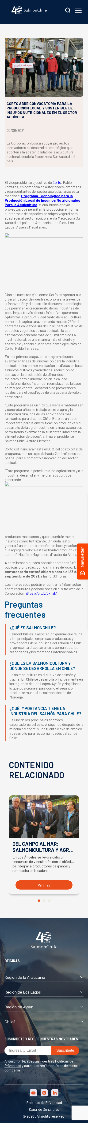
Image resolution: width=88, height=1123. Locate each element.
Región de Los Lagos (22, 992)
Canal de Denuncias (44, 1109)
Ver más (44, 885)
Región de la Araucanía (24, 977)
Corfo (57, 182)
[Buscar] (68, 11)
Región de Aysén (18, 1006)
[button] (39, 900)
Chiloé (9, 1021)
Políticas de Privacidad (44, 1102)
